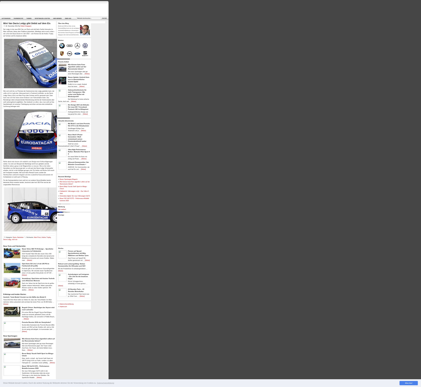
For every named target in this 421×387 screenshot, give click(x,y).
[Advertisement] (74, 230)
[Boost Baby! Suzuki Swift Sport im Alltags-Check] (12, 358)
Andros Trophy (46, 237)
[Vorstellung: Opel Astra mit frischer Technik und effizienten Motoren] (12, 283)
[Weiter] (29, 260)
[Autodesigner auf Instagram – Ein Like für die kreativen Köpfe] (62, 278)
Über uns (68, 18)
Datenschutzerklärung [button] (105, 383)
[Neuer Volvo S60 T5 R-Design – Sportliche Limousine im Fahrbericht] (12, 254)
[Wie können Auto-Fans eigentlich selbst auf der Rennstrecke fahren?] (12, 344)
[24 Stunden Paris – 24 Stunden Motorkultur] (62, 293)
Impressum (63, 306)
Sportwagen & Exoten (42, 18)
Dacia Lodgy (7, 239)
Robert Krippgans (26, 26)
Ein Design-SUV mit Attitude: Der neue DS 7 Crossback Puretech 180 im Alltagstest (78, 107)
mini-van (14, 239)
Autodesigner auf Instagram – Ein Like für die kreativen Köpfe (78, 276)
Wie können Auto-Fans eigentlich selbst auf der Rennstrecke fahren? (77, 67)
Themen (28, 18)
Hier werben (57, 18)
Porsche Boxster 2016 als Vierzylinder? (36, 322)
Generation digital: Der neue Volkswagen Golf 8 (75, 196)
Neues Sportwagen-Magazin (69, 179)
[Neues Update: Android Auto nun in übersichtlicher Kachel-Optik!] (62, 81)
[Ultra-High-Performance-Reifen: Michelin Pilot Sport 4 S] (62, 153)
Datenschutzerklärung (67, 304)
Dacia (14, 237)
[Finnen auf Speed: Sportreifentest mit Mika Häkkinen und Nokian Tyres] (62, 255)
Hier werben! (62, 209)
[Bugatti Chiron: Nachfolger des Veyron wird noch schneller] (12, 312)
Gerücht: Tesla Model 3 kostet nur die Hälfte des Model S (24, 297)
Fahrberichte (18, 18)
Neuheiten (20, 237)
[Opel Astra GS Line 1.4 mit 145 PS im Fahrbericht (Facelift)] (12, 269)
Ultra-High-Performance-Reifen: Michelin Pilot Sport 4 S (79, 152)
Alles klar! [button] (408, 383)
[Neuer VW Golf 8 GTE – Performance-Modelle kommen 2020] (12, 371)
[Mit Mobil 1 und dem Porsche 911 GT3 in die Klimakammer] (62, 127)
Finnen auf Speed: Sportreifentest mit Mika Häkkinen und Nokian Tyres (78, 253)
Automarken (6, 18)
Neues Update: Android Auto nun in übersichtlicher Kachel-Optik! (78, 79)
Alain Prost (37, 237)
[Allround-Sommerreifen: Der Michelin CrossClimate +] (62, 166)
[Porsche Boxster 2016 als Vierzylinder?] (12, 327)
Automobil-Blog (52, 9)
